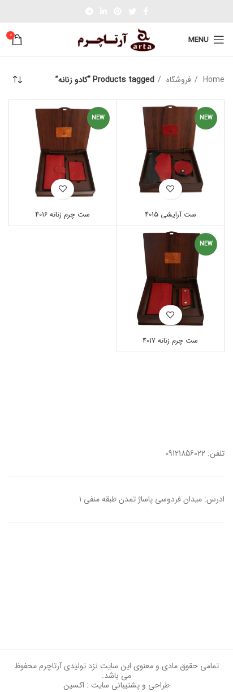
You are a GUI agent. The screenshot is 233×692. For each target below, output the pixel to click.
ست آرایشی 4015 (170, 214)
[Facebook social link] (146, 11)
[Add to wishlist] (170, 189)
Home (213, 79)
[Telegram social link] (89, 11)
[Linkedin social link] (103, 11)
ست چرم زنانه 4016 (62, 214)
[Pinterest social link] (117, 11)
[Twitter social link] (132, 11)
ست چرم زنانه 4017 (170, 341)
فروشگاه (177, 79)
